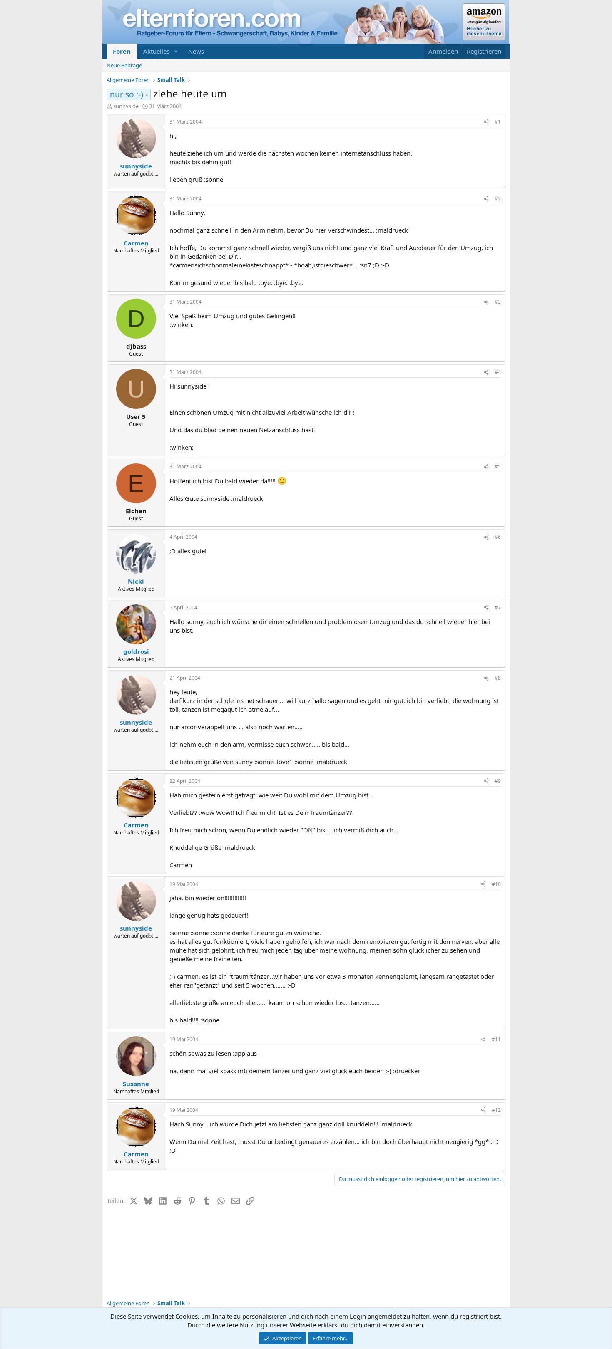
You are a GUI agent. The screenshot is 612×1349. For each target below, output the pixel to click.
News (196, 51)
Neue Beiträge (124, 65)
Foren (122, 51)
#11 (496, 1039)
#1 (498, 121)
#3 (498, 301)
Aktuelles (156, 51)
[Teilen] (486, 122)
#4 (498, 372)
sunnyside (126, 106)
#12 (496, 1110)
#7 (498, 607)
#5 (498, 466)
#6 (498, 536)
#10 (496, 884)
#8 (498, 677)
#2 (498, 198)
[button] (176, 51)
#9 (498, 781)
